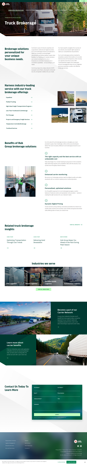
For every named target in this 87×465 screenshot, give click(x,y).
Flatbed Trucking (11, 102)
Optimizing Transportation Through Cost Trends (16, 241)
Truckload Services (11, 128)
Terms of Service (61, 417)
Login (84, 1)
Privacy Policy (53, 417)
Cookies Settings (61, 462)
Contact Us (27, 448)
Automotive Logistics (72, 283)
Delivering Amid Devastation (39, 241)
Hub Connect (27, 443)
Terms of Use (65, 449)
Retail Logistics (31, 283)
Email (35, 393)
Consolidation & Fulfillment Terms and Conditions (71, 451)
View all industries (43, 289)
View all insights (75, 224)
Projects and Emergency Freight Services (18, 119)
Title (59, 398)
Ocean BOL (79, 449)
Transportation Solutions (16, 10)
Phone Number (61, 393)
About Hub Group (80, 10)
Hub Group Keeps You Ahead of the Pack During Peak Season (69, 242)
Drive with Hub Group (60, 10)
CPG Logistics (11, 283)
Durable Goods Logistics (50, 282)
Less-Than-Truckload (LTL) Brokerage (17, 110)
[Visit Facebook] (78, 446)
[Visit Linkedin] (81, 446)
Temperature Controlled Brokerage (16, 124)
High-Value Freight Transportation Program (18, 106)
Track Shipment (70, 1)
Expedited (9, 97)
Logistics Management (32, 10)
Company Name (38, 398)
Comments (36, 404)
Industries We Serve (46, 10)
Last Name (60, 387)
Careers (71, 10)
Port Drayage (10, 115)
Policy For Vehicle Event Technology (74, 453)
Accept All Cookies (71, 462)
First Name (37, 387)
